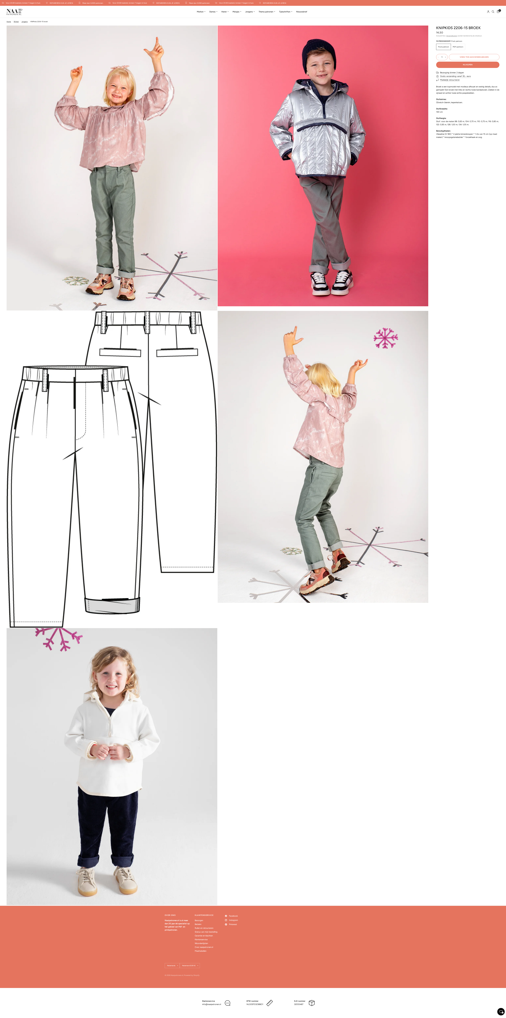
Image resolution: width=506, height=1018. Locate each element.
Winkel (16, 22)
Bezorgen (199, 920)
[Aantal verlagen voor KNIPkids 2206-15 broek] (438, 57)
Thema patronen (266, 12)
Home (9, 22)
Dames (212, 12)
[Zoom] (211, 31)
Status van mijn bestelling (206, 932)
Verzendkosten (451, 36)
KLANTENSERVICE (204, 915)
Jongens (249, 12)
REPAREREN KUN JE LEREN (38, 3)
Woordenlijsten (201, 943)
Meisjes (236, 12)
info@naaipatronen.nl (211, 1004)
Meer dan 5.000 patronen (70, 3)
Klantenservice (201, 939)
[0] (497, 12)
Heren (224, 12)
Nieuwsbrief (301, 12)
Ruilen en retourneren (204, 928)
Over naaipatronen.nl (204, 947)
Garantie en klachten (204, 936)
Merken (200, 12)
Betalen (198, 924)
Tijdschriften (284, 12)
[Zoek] (493, 12)
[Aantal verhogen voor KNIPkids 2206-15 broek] (445, 57)
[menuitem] (201, 12)
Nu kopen (468, 65)
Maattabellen (200, 951)
